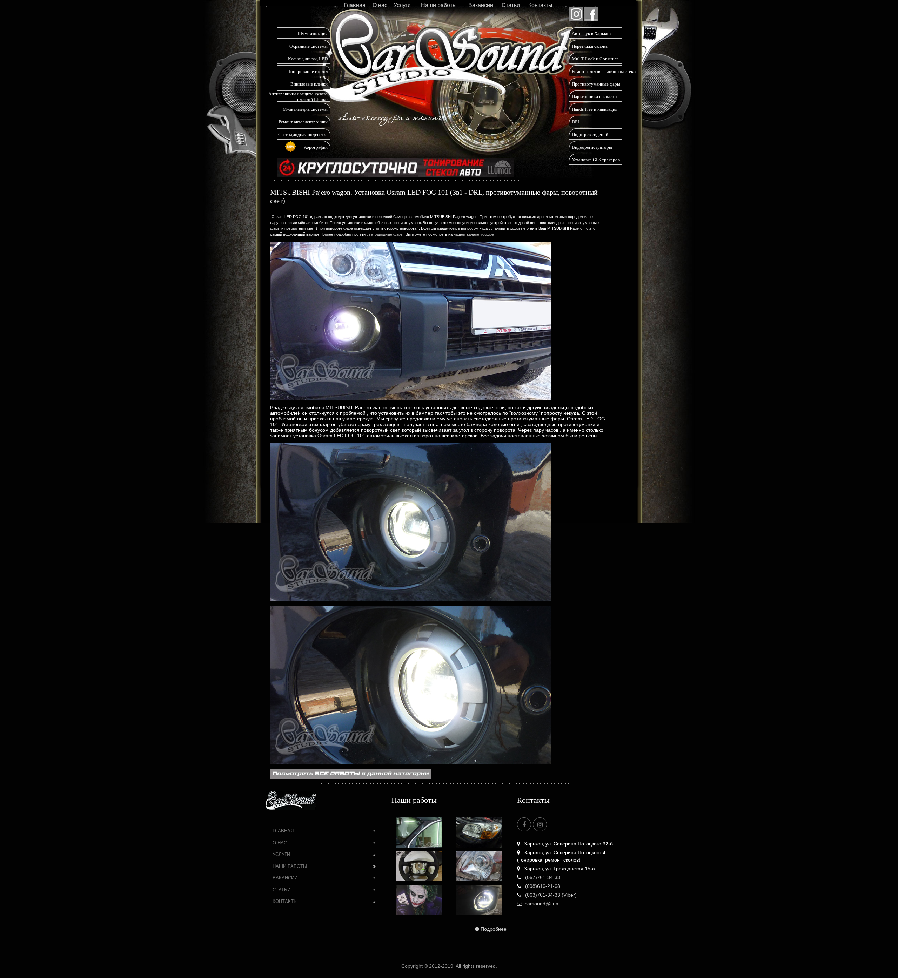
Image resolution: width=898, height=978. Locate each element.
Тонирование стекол (308, 71)
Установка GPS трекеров (596, 159)
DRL (576, 121)
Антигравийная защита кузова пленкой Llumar (298, 96)
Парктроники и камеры (594, 96)
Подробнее (494, 929)
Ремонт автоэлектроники (303, 121)
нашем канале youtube (474, 234)
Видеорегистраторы (592, 147)
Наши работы (439, 5)
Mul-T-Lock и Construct (595, 58)
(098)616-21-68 (542, 886)
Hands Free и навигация (594, 109)
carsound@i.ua (541, 903)
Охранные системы (308, 46)
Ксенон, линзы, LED (308, 58)
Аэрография (316, 147)
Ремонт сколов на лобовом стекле (604, 71)
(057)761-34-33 (542, 877)
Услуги (402, 5)
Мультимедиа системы (305, 109)
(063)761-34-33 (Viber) (550, 895)
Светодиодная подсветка (303, 134)
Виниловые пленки (309, 84)
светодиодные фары (385, 234)
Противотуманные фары (596, 84)
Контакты (540, 5)
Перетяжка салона (590, 46)
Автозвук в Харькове (592, 33)
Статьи (511, 5)
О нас (380, 5)
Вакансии (480, 5)
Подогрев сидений (590, 134)
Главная (355, 5)
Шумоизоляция (312, 33)
